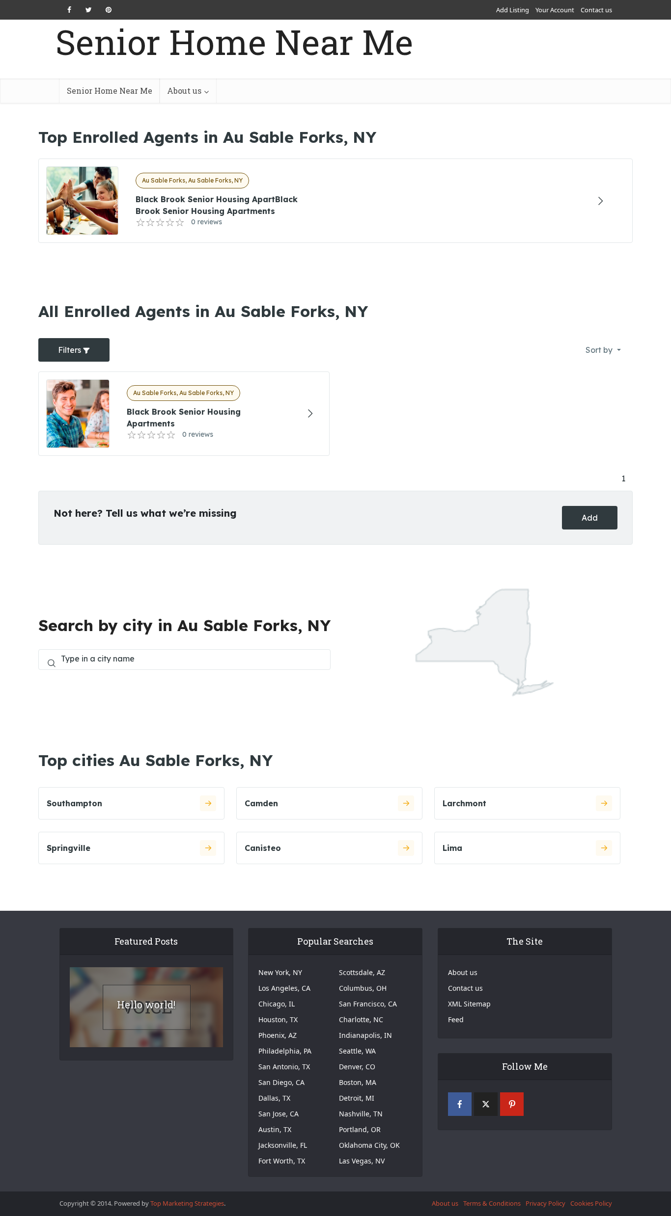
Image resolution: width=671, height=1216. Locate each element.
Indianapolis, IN (365, 1035)
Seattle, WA (357, 1051)
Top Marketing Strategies (187, 1203)
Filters (70, 350)
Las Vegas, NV (362, 1160)
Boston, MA (357, 1082)
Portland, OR (360, 1129)
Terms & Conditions (492, 1203)
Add (590, 518)
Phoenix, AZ (277, 1035)
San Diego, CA (281, 1082)
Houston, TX (278, 1019)
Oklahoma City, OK (369, 1145)
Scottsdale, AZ (362, 972)
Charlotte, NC (361, 1019)
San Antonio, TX (284, 1066)
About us (184, 90)
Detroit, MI (356, 1098)
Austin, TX (274, 1129)
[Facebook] (460, 1104)
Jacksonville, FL (282, 1145)
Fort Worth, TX (281, 1160)
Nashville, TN (361, 1113)
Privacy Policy (545, 1203)
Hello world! (146, 1004)
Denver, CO (357, 1066)
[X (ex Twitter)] (486, 1104)
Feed (456, 1019)
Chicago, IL (276, 1003)
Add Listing (512, 9)
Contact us (596, 9)
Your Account (554, 9)
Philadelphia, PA (284, 1051)
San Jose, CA (278, 1113)
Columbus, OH (363, 988)
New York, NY (280, 972)
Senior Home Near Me (234, 42)
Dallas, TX (274, 1098)
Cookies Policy (591, 1203)
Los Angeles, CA (284, 988)
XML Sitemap (469, 1003)
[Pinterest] (512, 1104)
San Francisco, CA (368, 1003)
